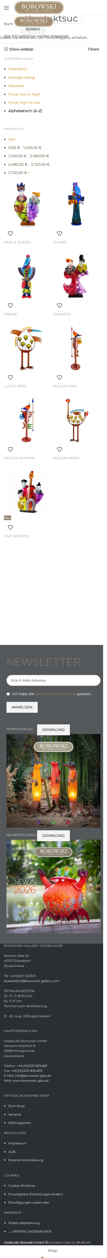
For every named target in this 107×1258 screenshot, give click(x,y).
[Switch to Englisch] (96, 8)
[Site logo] (39, 7)
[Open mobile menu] (6, 8)
